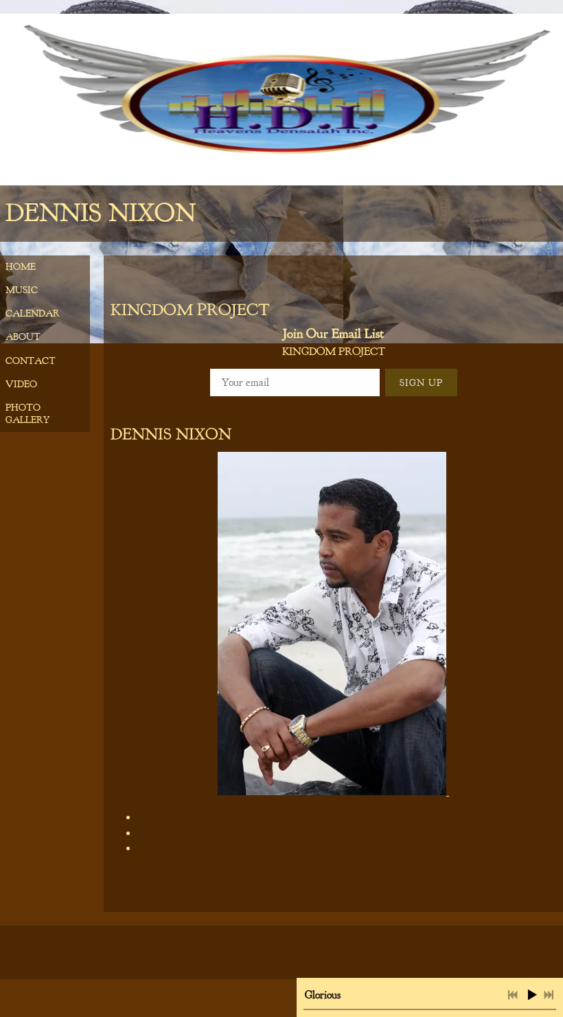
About (23, 337)
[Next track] (548, 995)
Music (21, 290)
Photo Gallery (27, 414)
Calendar (32, 313)
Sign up (421, 383)
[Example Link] (139, 834)
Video (21, 384)
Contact (30, 361)
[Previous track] (513, 995)
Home (20, 267)
